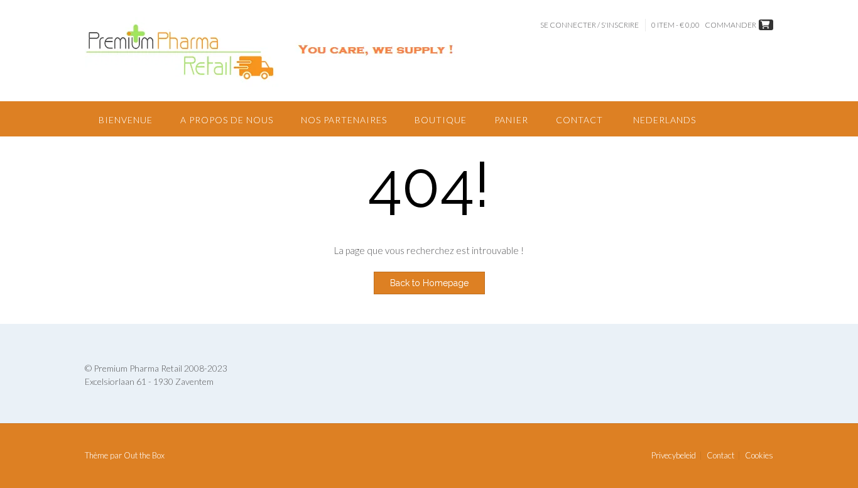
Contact (579, 119)
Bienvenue (126, 119)
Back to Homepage (429, 283)
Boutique (441, 119)
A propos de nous (226, 119)
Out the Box (144, 455)
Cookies (759, 456)
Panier (511, 119)
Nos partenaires (344, 119)
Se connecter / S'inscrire (589, 25)
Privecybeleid (673, 456)
